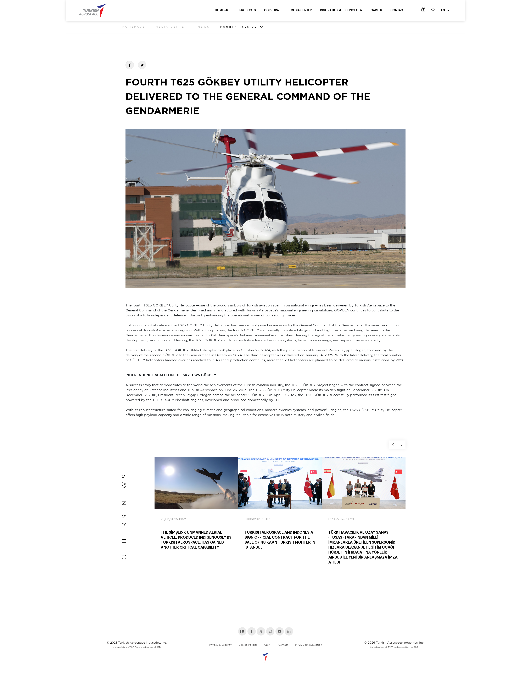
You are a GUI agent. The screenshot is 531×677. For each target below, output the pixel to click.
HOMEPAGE (223, 10)
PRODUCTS (247, 10)
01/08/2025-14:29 (341, 519)
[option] (196, 519)
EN (443, 10)
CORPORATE (273, 10)
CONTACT (397, 10)
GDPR (268, 645)
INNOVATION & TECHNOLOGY (341, 10)
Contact (283, 645)
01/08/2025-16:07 (257, 519)
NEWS (204, 27)
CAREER (376, 10)
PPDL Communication (308, 645)
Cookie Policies (248, 645)
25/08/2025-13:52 (173, 519)
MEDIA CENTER (301, 10)
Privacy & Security (220, 645)
